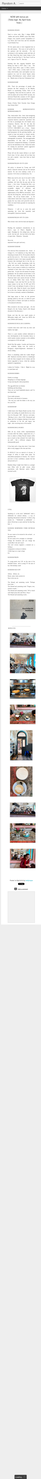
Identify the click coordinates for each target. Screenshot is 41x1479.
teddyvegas (29, 880)
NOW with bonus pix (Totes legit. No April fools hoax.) (19, 19)
